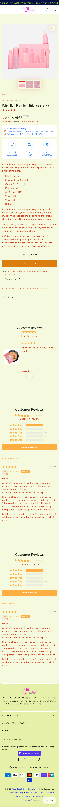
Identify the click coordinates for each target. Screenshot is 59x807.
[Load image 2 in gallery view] (29, 84)
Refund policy (32, 792)
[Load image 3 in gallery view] (37, 84)
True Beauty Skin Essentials (16, 101)
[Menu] (4, 9)
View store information (17, 279)
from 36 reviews (29, 335)
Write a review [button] (29, 447)
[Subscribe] (55, 740)
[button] (47, 9)
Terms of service (22, 796)
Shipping (16, 121)
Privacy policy (47, 792)
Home (4, 95)
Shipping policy (40, 796)
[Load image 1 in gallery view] (22, 84)
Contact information (31, 800)
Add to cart (29, 255)
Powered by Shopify (14, 792)
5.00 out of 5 (37, 415)
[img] (29, 332)
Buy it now (29, 263)
